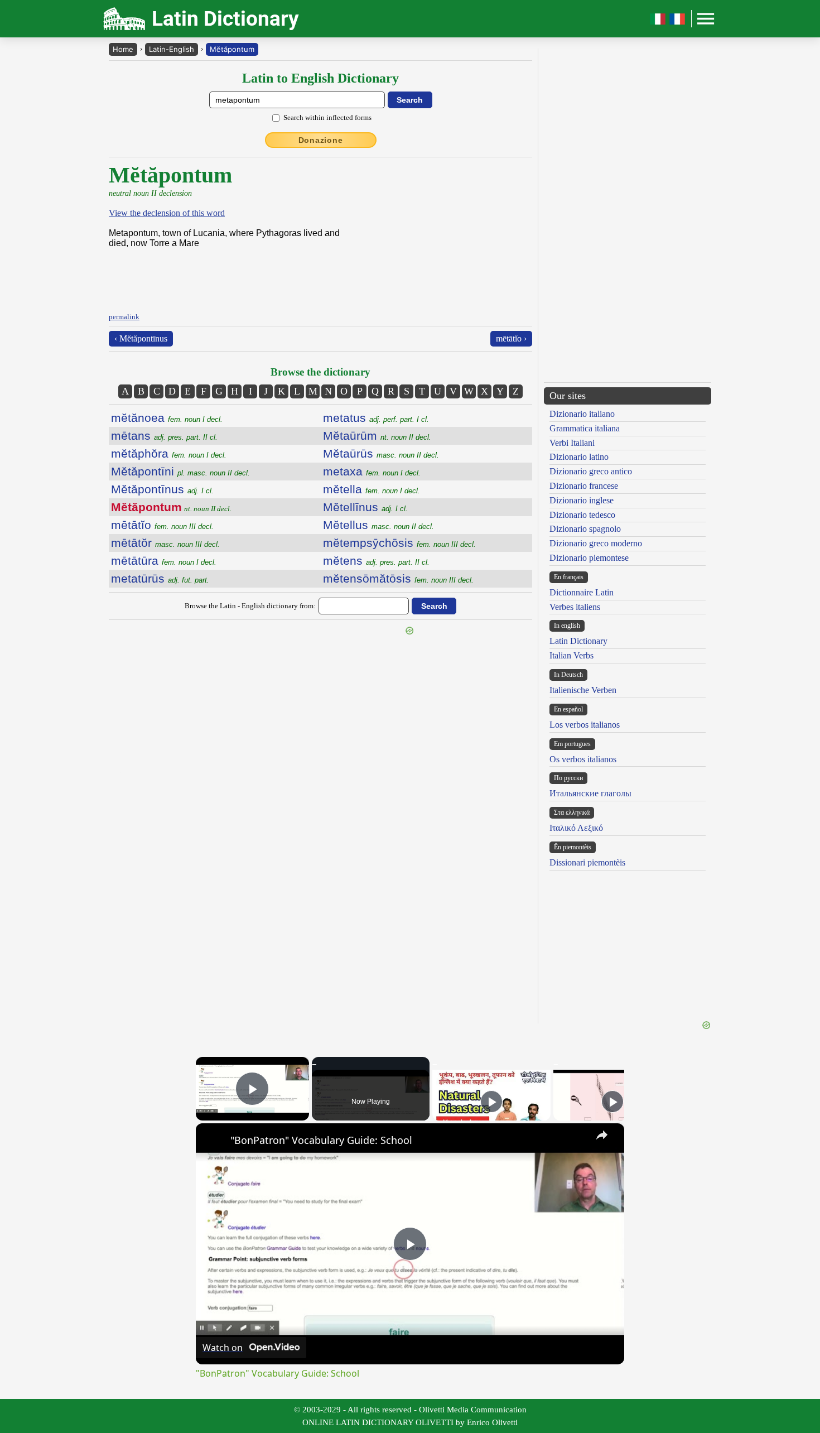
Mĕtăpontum (232, 49)
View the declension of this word (167, 213)
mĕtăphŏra (168, 453)
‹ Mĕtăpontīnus (140, 338)
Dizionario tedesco (582, 515)
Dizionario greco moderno (595, 543)
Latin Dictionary (578, 641)
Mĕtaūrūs (381, 453)
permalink (124, 316)
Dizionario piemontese (589, 557)
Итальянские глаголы (590, 793)
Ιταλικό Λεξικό (576, 828)
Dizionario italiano (582, 414)
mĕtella (371, 489)
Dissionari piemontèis (587, 862)
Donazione (320, 140)
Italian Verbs (571, 655)
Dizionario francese (583, 486)
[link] (213, 1141)
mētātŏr (165, 542)
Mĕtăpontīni (180, 471)
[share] (602, 1135)
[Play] (491, 1101)
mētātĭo (162, 524)
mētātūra (163, 560)
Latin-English (171, 49)
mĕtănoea (167, 417)
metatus (376, 417)
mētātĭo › (511, 338)
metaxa (372, 471)
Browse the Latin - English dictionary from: (250, 606)
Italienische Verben (582, 690)
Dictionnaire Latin (581, 592)
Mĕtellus (378, 524)
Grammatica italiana (584, 428)
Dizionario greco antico (590, 471)
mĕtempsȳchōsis (399, 542)
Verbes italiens (574, 607)
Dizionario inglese (581, 500)
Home (123, 49)
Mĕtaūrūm (377, 435)
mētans (164, 435)
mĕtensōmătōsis (398, 578)
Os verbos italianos (582, 759)
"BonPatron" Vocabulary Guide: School (321, 1140)
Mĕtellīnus (365, 507)
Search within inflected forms (327, 117)
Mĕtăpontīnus (162, 489)
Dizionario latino (579, 456)
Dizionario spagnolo (585, 528)
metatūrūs (160, 578)
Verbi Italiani (572, 443)
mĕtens (376, 560)
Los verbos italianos (584, 724)
